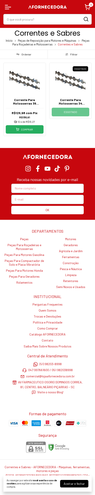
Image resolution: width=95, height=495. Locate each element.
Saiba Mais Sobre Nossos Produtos (47, 346)
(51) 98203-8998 (50, 364)
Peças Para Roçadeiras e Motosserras (50, 42)
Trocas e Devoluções (47, 316)
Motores (70, 239)
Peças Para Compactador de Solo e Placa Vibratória (24, 262)
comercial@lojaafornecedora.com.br (50, 376)
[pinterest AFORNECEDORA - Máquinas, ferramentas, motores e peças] (67, 168)
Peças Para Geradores (24, 276)
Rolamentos (24, 282)
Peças (24, 239)
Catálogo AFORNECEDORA (47, 334)
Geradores (71, 245)
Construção (71, 263)
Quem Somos (47, 310)
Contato (47, 340)
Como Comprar (47, 328)
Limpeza (70, 275)
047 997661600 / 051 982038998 (50, 370)
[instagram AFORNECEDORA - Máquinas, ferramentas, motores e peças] (28, 168)
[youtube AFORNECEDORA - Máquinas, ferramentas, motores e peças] (47, 168)
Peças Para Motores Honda (24, 270)
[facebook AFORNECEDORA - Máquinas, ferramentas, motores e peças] (38, 168)
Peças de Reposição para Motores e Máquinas (47, 40)
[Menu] (8, 7)
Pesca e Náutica (71, 269)
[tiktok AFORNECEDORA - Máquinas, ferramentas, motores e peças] (57, 168)
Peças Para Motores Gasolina (24, 255)
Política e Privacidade (47, 322)
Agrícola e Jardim (71, 251)
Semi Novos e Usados (70, 287)
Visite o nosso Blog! (50, 392)
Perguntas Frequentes (47, 304)
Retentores (70, 281)
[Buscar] (85, 19)
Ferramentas (70, 257)
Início (9, 40)
